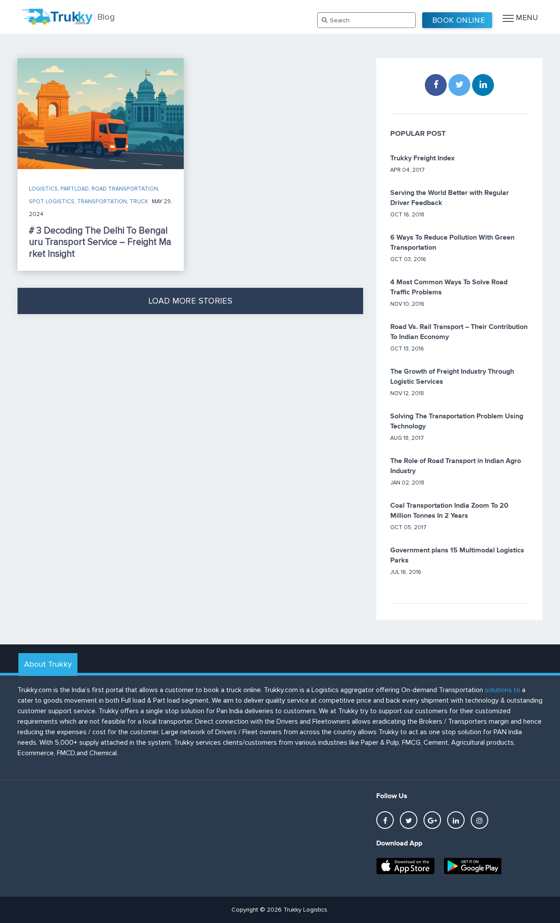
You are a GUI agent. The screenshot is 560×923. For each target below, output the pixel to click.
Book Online (458, 20)
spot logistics (51, 201)
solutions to (502, 690)
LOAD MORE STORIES (190, 301)
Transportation (102, 201)
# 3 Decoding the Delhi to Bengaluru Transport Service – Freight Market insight (100, 242)
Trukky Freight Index (422, 158)
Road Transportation (124, 188)
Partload (74, 188)
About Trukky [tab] (48, 664)
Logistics (43, 188)
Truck (139, 201)
